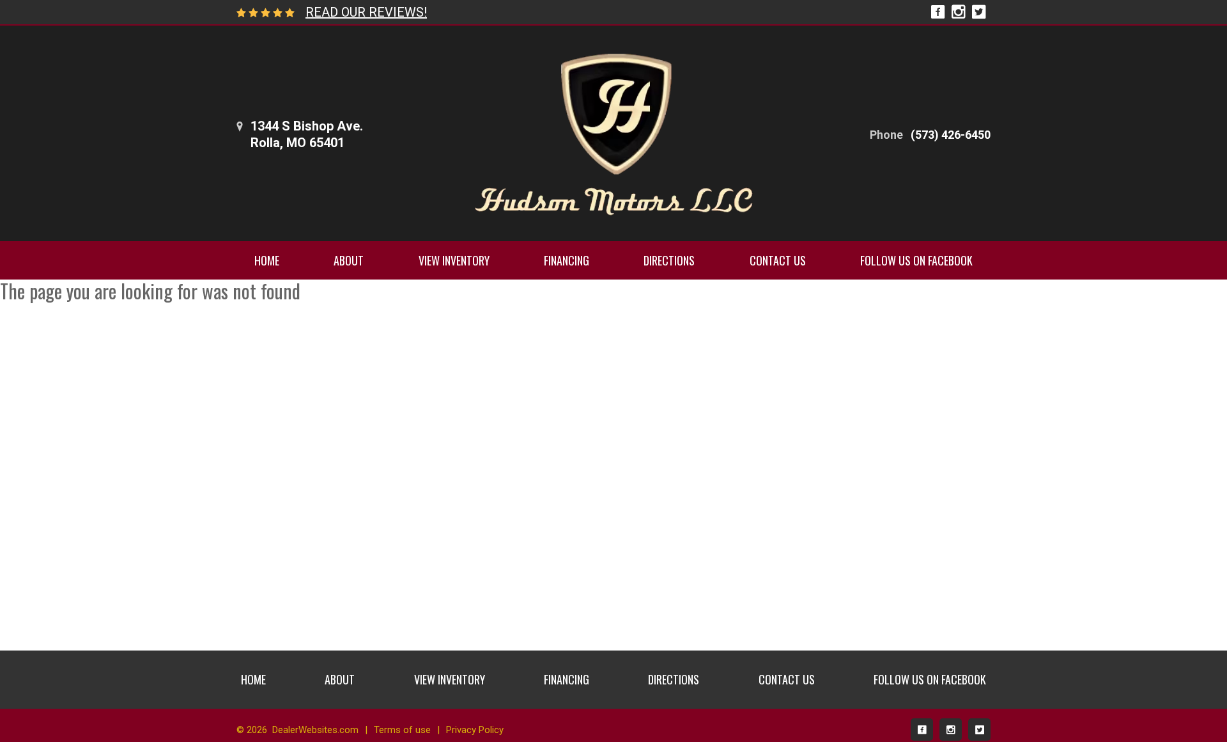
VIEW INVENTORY (454, 260)
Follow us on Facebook (916, 260)
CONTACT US (778, 260)
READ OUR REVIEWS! (366, 12)
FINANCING (566, 260)
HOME (266, 260)
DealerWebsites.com (315, 730)
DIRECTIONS (669, 260)
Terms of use (402, 730)
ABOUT (349, 260)
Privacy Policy (475, 730)
